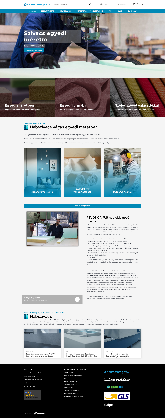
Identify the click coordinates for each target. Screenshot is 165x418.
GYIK (110, 11)
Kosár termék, (139, 4)
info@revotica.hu (29, 383)
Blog (120, 11)
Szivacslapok (65, 11)
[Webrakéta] (40, 414)
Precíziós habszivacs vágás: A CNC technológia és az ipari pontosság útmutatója (40, 356)
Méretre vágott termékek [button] (34, 50)
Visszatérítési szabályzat (71, 390)
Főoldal (32, 11)
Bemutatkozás (47, 11)
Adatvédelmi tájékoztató (72, 393)
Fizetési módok (68, 387)
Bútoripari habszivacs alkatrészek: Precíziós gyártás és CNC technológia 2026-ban (81, 356)
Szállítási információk (70, 384)
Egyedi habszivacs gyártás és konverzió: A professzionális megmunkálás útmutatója (118, 356)
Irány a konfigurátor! (82, 206)
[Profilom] (101, 4)
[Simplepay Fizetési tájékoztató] (116, 387)
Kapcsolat (132, 11)
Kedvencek (122, 4)
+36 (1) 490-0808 (29, 386)
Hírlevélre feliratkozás (70, 381)
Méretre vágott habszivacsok (90, 11)
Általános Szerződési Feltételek (74, 396)
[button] (32, 395)
